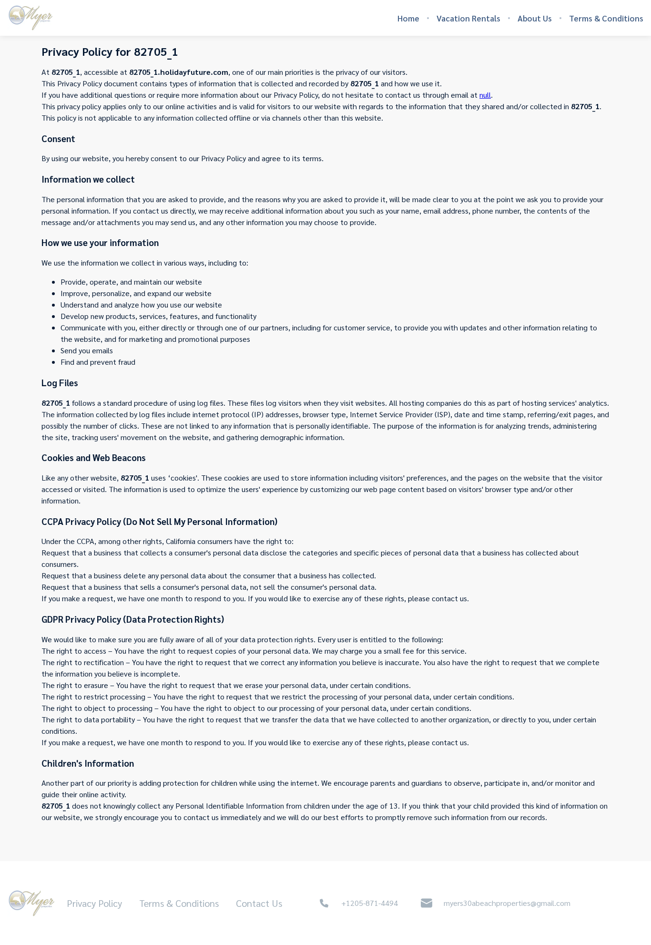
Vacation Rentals (468, 18)
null (485, 95)
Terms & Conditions (606, 18)
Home (408, 18)
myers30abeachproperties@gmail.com (507, 903)
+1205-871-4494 (369, 903)
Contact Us (259, 903)
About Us (535, 18)
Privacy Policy (94, 903)
